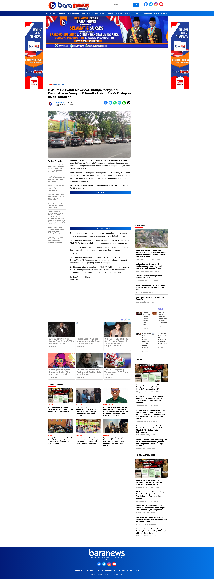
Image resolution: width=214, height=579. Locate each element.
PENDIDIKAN (128, 13)
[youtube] (161, 5)
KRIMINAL (109, 13)
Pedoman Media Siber (106, 570)
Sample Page (134, 570)
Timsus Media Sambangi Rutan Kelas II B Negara (149, 277)
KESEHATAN (99, 13)
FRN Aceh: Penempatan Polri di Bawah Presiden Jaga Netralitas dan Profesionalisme (151, 519)
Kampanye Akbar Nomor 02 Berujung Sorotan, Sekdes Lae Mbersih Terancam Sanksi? (149, 387)
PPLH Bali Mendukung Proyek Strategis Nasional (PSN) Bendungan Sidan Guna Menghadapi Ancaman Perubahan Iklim (151, 253)
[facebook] (146, 5)
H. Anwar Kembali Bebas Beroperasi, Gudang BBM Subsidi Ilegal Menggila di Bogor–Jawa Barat (151, 531)
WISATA (156, 13)
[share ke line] (124, 104)
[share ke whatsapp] (115, 104)
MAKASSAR (59, 84)
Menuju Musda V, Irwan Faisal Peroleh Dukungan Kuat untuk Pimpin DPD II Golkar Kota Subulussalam (149, 429)
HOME (48, 13)
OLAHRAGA (165, 13)
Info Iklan (90, 570)
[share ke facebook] (106, 104)
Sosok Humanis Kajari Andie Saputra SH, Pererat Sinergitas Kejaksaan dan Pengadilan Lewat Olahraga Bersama (151, 443)
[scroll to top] (205, 575)
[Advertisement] (107, 63)
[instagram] (156, 5)
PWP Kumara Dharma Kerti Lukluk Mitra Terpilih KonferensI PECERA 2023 (150, 287)
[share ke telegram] (120, 104)
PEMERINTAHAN (87, 13)
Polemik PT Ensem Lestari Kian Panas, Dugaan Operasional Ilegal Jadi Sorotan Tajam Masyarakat (150, 508)
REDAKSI (122, 570)
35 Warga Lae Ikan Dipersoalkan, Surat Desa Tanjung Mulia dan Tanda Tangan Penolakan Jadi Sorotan (150, 399)
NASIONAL (118, 13)
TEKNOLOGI (147, 13)
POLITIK (138, 13)
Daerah (62, 13)
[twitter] (151, 5)
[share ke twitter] (111, 104)
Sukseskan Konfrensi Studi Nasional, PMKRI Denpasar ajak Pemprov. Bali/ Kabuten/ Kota (149, 266)
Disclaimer (77, 570)
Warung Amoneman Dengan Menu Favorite (151, 298)
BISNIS (55, 13)
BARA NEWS (59, 102)
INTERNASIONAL (73, 13)
